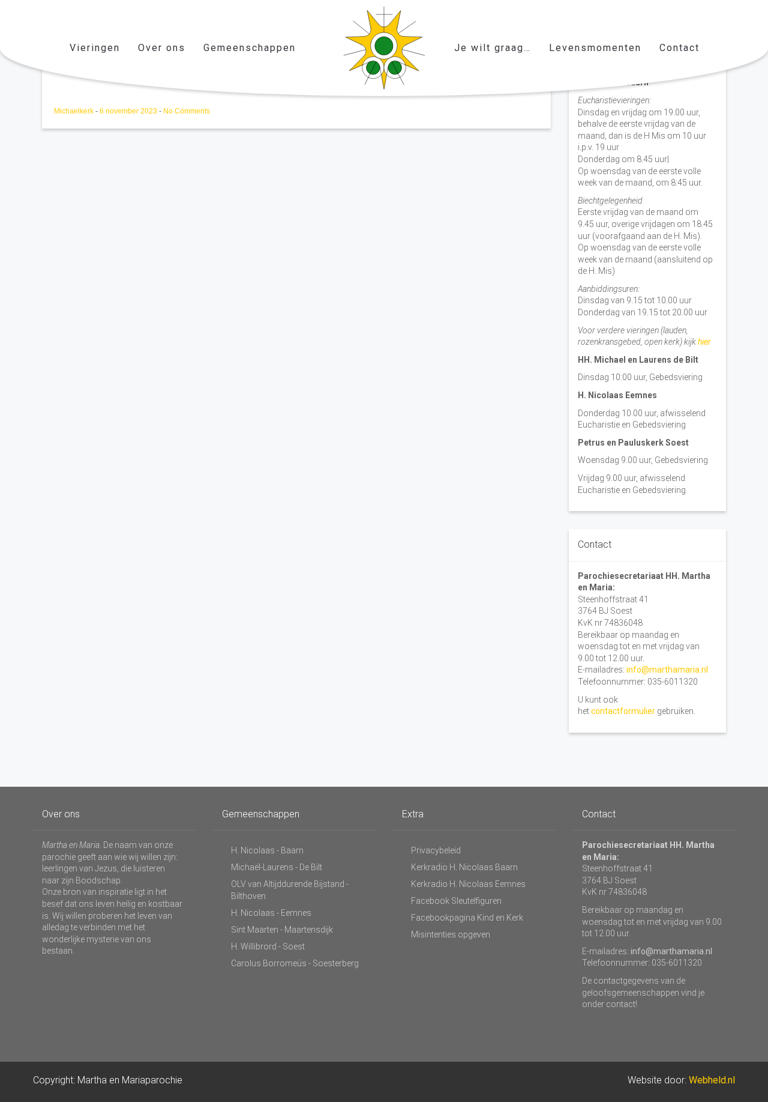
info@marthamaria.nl (667, 669)
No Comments (186, 111)
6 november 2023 (129, 111)
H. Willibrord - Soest (268, 946)
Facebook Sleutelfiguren (456, 901)
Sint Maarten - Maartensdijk (282, 929)
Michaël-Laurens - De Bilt (276, 867)
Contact (679, 47)
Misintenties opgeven (450, 934)
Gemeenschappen (249, 47)
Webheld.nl (712, 1080)
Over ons (161, 47)
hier (704, 342)
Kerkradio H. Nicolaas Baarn (464, 867)
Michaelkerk (74, 111)
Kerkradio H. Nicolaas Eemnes (468, 884)
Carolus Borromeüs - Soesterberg (295, 963)
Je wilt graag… (492, 47)
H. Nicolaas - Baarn (267, 850)
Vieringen (95, 47)
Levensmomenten (595, 47)
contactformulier (623, 711)
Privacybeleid (436, 850)
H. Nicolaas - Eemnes (271, 913)
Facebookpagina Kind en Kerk (467, 917)
